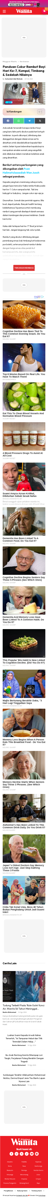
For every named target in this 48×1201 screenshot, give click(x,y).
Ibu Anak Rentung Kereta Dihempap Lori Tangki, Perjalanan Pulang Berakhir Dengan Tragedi (24, 1058)
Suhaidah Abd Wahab (13, 79)
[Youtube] (32, 1154)
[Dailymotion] (37, 1154)
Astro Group (42, 1195)
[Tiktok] (27, 1154)
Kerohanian (24, 61)
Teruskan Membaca (24, 268)
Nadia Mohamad (9, 1012)
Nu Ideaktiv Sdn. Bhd (22, 1195)
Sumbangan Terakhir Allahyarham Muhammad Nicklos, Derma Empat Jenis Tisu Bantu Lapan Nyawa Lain (24, 1078)
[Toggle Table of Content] (38, 112)
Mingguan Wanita (10, 61)
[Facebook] (11, 1154)
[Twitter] (21, 1154)
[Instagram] (16, 1154)
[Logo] (24, 11)
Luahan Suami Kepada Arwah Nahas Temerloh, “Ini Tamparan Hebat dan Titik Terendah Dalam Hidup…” (24, 1038)
